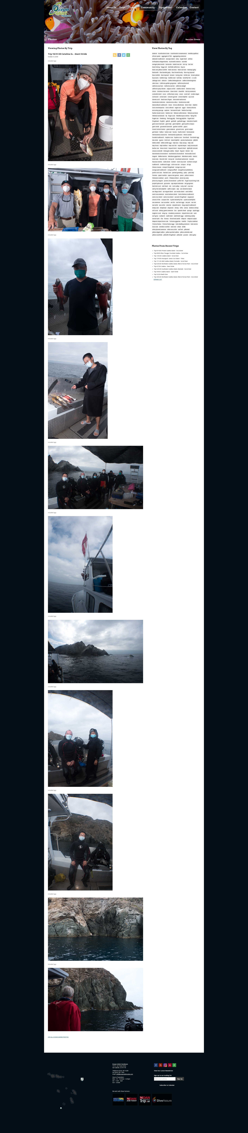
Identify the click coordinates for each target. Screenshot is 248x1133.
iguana (161, 140)
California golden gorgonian (168, 83)
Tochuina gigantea (174, 221)
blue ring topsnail (189, 72)
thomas (166, 218)
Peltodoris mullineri (158, 178)
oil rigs (189, 164)
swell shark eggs (178, 216)
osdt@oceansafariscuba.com (124, 1074)
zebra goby (192, 235)
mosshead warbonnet (181, 159)
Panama (154, 175)
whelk (183, 227)
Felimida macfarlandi (158, 116)
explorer (166, 110)
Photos (52, 39)
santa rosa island (168, 197)
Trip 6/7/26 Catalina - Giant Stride (164, 266)
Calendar (181, 7)
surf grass (155, 216)
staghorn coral (156, 213)
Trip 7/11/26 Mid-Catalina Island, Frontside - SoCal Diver (171, 261)
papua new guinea (173, 175)
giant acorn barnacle (158, 124)
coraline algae (195, 94)
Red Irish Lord (156, 186)
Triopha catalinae (192, 221)
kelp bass (175, 143)
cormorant (155, 97)
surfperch (162, 216)
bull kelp (179, 78)
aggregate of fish (167, 56)
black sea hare (182, 69)
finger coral (171, 116)
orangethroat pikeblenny (185, 170)
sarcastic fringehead (180, 197)
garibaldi (173, 121)
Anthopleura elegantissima (160, 61)
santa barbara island (171, 194)
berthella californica (174, 67)
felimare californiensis (180, 113)
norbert (173, 162)
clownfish (181, 91)
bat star (190, 64)
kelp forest (155, 145)
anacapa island (170, 59)
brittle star (187, 75)
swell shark (169, 216)
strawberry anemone (174, 213)
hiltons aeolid (187, 134)
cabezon (164, 80)
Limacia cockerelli (157, 151)
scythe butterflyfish (189, 199)
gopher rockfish (177, 126)
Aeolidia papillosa (193, 53)
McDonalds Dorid (190, 153)
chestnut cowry (190, 88)
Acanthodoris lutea (163, 53)
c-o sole (194, 78)
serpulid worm (176, 205)
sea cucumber (165, 202)
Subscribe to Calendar (167, 1085)
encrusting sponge (157, 110)
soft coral (155, 210)
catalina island (181, 88)
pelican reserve (189, 175)
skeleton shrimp (193, 208)
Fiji (166, 116)
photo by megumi (157, 181)
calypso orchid (171, 88)
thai (162, 218)
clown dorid (173, 91)
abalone (154, 53)
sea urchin (162, 205)
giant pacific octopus (188, 124)
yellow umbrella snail (186, 232)
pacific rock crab (157, 172)
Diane (170, 105)
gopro (185, 126)
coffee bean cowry (172, 94)
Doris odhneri (170, 107)
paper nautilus (162, 175)
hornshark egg (194, 137)
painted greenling (177, 172)
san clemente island (186, 189)
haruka (175, 132)
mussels (191, 159)
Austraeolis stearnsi (175, 61)
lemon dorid (163, 148)
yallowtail (186, 229)
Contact (194, 7)
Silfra (181, 208)
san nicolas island (179, 191)
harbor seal (168, 132)
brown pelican (195, 75)
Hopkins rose (169, 137)
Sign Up (180, 1079)
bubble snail (171, 78)
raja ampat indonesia (177, 183)
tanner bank (155, 218)
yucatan (185, 235)
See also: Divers (193, 40)
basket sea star (177, 64)
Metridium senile (187, 156)
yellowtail (179, 235)
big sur (183, 67)
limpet (177, 151)
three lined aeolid (175, 218)
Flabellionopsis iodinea (182, 116)
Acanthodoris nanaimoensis (179, 53)
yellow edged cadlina (158, 232)
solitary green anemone (166, 210)
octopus (183, 164)
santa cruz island (157, 197)
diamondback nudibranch (159, 105)
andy (177, 59)
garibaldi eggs (181, 121)
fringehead (155, 121)
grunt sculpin (189, 129)
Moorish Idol (163, 159)
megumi (154, 156)
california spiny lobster (159, 88)
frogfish (162, 121)
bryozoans (155, 78)
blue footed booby (177, 72)
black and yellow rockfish (159, 69)
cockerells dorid (156, 94)
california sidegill (181, 86)
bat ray (185, 64)
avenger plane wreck (158, 64)
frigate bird (191, 118)
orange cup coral (180, 167)
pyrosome (167, 183)
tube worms (194, 224)
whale (179, 227)
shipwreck (170, 208)
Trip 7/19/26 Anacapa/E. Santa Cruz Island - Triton (169, 258)
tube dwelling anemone (182, 224)
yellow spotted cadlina (172, 232)
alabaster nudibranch (158, 59)
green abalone (171, 129)
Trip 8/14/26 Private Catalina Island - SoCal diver (168, 250)
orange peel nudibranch (159, 170)
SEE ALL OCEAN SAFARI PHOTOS (58, 1037)
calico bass (155, 83)
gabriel (168, 121)
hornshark (186, 137)
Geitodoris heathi (192, 121)
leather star (155, 148)
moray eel (171, 159)
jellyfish (195, 140)
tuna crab (155, 227)
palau (185, 172)
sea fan (173, 202)
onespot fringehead (168, 167)
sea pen (188, 202)
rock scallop (175, 186)
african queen (156, 56)
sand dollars (189, 191)
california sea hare (157, 86)
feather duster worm (158, 113)
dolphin (195, 105)
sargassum (191, 197)
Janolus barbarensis (186, 140)
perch (166, 178)
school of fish (156, 199)
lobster (188, 151)
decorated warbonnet (179, 99)
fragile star (155, 118)
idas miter (155, 140)
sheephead (163, 208)
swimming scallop (190, 216)
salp (178, 189)
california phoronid (183, 83)
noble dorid (166, 162)
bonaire (172, 75)
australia (184, 61)
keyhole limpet (182, 145)
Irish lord (167, 140)
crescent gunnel (172, 97)
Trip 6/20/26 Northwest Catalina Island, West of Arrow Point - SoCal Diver (176, 264)
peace (181, 175)
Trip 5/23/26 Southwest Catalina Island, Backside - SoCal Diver (172, 269)
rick (170, 186)
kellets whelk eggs (166, 143)
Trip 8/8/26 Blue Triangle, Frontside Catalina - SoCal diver (171, 253)
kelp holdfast (163, 145)
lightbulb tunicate (192, 148)
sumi (195, 213)
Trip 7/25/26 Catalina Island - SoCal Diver (166, 256)
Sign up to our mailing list (163, 1075)
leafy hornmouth (193, 145)
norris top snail (181, 162)
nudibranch (155, 164)
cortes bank (163, 97)
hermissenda (190, 132)
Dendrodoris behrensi (158, 102)
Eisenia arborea (191, 107)
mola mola (155, 159)
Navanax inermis (157, 162)
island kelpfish (175, 140)
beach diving (156, 67)
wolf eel (180, 229)
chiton (154, 91)
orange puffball (172, 170)
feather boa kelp (186, 110)
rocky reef (183, 186)
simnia (186, 208)
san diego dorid (156, 191)
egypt (184, 107)
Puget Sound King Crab (192, 181)
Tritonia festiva (156, 224)
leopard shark (182, 148)
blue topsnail (165, 75)
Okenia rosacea (156, 167)
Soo (175, 210)
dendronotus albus (171, 102)
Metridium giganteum (174, 156)
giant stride (155, 126)
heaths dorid (181, 132)
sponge (189, 210)
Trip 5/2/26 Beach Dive (161, 274)
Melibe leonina (162, 156)
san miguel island (168, 191)
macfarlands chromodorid (176, 153)
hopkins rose (178, 137)
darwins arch (156, 99)
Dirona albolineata (178, 105)
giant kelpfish (177, 124)
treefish (184, 221)
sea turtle (155, 205)
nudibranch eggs (165, 164)
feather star (169, 113)
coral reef (187, 94)
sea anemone (156, 202)
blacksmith (155, 72)
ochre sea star (175, 164)
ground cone (180, 129)
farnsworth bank (175, 110)
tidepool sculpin (192, 218)
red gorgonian (189, 183)
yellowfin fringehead (169, 235)
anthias (190, 59)
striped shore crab (187, 213)
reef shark (165, 186)
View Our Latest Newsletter (163, 1071)
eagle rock (178, 107)
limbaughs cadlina (169, 151)
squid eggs (196, 210)
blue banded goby (165, 72)
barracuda (169, 64)
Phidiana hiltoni (174, 178)
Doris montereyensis (158, 107)
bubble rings (163, 78)
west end (173, 227)
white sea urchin (172, 229)
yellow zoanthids (157, 235)
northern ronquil (192, 162)
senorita (168, 205)
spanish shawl (182, 210)
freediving (163, 118)
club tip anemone (190, 91)
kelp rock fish (173, 145)
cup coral (191, 97)
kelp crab (190, 143)
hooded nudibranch (158, 137)
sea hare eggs (180, 202)
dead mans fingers (166, 99)
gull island (155, 132)
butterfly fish (187, 78)
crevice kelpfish (182, 97)
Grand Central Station (158, 129)
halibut (161, 132)
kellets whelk (156, 143)
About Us (111, 7)
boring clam (179, 75)
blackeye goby (191, 69)
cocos (164, 94)
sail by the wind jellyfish (159, 189)
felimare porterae (193, 113)
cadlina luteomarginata (189, 80)
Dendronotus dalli (184, 102)
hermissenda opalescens (175, 134)
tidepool (183, 218)
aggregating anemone (179, 56)
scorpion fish (165, 199)
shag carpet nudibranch (189, 205)
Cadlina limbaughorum (174, 80)
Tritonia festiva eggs (168, 224)
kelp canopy (183, 143)
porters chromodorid (170, 181)
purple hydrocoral (157, 183)
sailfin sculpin (171, 189)
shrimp (177, 208)
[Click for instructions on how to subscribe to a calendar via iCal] (177, 1085)
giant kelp (168, 124)
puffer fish (180, 181)
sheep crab (155, 208)
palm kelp (191, 172)
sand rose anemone (158, 194)
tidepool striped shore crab (160, 221)
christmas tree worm (163, 91)
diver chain (188, 105)
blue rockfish (156, 75)
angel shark (183, 59)
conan (181, 94)
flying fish (193, 116)
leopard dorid (173, 148)
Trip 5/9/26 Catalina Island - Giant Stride (166, 271)
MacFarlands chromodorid (160, 153)
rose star (190, 186)
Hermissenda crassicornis (159, 134)
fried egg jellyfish (181, 118)
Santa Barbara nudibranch (186, 194)
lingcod (182, 151)
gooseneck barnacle (166, 126)
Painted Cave (167, 172)
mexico (195, 156)
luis (192, 151)
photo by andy (184, 178)
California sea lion (169, 86)
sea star (193, 202)
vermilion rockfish (164, 227)
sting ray (164, 213)
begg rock (164, 67)
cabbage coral (156, 80)
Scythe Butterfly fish (176, 199)
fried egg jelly (171, 118)
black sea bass (172, 69)
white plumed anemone (159, 229)
